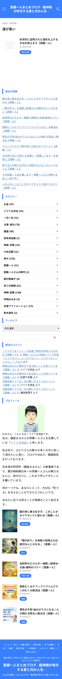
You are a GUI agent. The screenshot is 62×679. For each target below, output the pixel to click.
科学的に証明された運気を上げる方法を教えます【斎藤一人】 (39, 41)
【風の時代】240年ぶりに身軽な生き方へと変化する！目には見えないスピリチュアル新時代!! (31, 659)
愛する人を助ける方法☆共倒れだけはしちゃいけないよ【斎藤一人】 (30, 166)
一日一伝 (42, 648)
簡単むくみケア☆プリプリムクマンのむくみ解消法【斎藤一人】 (30, 128)
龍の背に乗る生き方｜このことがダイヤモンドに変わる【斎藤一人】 (30, 100)
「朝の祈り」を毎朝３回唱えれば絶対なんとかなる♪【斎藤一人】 (30, 109)
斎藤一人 (53, 648)
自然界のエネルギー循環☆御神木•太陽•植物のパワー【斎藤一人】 (30, 119)
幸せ (15, 644)
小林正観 (31, 648)
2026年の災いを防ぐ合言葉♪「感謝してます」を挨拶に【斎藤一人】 (30, 157)
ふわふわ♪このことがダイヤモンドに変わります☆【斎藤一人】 (30, 185)
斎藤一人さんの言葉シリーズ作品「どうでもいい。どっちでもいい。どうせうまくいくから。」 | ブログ (30, 358)
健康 (10, 648)
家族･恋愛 (20, 648)
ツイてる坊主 (18, 442)
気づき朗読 (49, 644)
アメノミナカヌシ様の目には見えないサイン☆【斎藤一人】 (29, 147)
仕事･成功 (37, 644)
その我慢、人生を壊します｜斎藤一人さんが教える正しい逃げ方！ (30, 176)
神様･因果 (25, 644)
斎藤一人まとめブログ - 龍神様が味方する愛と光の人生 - (31, 9)
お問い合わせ (31, 651)
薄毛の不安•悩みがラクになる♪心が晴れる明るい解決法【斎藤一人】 (30, 138)
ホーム (7, 644)
